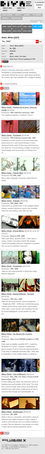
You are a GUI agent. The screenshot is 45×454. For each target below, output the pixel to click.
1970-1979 (16, 27)
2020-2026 (27, 31)
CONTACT (39, 5)
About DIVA (7, 8)
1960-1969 (6, 27)
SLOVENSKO (39, 2)
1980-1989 (27, 27)
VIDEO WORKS (7, 15)
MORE (6, 61)
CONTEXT (5, 18)
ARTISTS (18, 15)
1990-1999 (37, 27)
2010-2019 (16, 31)
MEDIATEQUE (16, 18)
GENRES (27, 15)
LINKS (19, 10)
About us (21, 8)
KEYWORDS (37, 15)
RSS (39, 7)
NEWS (5, 10)
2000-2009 (6, 31)
